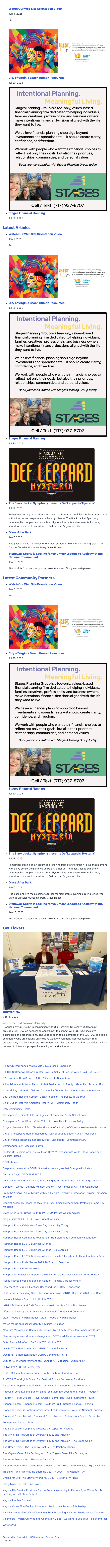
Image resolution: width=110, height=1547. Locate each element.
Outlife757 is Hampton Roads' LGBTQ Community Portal (35, 1348)
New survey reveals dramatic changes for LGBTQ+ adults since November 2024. (49, 1336)
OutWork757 (78, 1360)
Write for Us (9, 1524)
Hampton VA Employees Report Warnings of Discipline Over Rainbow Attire (46, 1274)
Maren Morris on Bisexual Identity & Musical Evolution (33, 1323)
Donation (8, 1186)
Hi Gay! (95, 1274)
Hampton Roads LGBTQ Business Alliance (27, 1243)
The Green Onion (82, 1440)
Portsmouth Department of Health (22, 1385)
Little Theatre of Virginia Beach (21, 1317)
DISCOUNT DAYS (31, 1174)
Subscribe (94, 1416)
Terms (31, 1422)
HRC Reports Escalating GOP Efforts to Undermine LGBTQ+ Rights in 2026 (46, 1293)
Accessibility (96, 1084)
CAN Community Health (64, 1102)
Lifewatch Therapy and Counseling (23, 1311)
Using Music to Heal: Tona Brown (22, 1484)
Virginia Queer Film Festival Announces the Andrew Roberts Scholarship (44, 1506)
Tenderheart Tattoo (14, 1422)
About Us (80, 1084)
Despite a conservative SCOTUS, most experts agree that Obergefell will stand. (48, 1168)
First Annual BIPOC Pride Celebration (77, 1186)
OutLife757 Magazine (56, 1360)
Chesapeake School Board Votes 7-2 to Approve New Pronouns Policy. (43, 1121)
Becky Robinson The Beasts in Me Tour (62, 1096)
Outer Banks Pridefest (15, 1342)
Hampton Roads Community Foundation (26, 1237)
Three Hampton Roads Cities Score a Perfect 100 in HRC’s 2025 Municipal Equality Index (54, 1465)
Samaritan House (62, 1397)
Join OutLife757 (42, 1299)
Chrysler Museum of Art (16, 1127)
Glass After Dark (12, 1213)
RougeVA (93, 1391)
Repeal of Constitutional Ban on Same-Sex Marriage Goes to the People (44, 1391)
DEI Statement (11, 1162)
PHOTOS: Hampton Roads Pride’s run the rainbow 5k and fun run (40, 1373)
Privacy (48, 1385)
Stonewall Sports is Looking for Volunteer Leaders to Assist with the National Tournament (54, 1410)
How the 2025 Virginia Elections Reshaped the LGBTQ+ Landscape (41, 1287)
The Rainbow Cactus (37, 1447)
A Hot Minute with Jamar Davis (21, 1084)
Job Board (97, 1293)
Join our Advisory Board (16, 1299)
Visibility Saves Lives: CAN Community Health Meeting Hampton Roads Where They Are (53, 1512)
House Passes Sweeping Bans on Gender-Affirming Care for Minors (42, 1280)
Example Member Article (39, 1186)
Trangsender (72, 1471)
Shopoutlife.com (12, 1404)
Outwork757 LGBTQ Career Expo (22, 1367)
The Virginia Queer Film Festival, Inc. (24, 1453)
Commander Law (76, 1139)
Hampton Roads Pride (92, 1256)
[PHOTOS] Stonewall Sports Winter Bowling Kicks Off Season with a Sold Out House (51, 1072)
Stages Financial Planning (78, 1404)
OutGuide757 (38, 1342)
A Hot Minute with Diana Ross (53, 1078)
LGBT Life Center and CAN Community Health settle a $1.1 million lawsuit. (45, 1305)
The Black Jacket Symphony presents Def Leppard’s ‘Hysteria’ (38, 1428)
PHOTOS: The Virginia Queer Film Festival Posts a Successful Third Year (44, 1379)
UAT (84, 1471)
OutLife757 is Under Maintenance (22, 1360)
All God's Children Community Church (41, 1090)
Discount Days (11, 1174)
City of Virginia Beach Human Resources (72, 1133)
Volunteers (9, 1518)
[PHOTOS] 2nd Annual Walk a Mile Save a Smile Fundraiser (37, 1065)
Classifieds (58, 1139)
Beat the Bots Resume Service (82, 1090)
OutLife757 (54, 1342)
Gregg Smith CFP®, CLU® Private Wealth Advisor (52, 1213)
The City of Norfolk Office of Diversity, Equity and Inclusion (36, 1434)
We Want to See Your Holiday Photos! (85, 1518)
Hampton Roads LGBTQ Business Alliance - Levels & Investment (40, 1256)
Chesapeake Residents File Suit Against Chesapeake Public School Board (45, 1115)
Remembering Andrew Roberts (73, 1385)
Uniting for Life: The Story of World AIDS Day (28, 1477)
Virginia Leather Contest (17, 1500)
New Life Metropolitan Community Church (27, 1330)
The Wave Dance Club (15, 1459)
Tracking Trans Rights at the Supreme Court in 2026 (33, 1471)
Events (19, 1186)
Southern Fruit (53, 1404)
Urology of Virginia (67, 1477)
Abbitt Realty (48, 1084)
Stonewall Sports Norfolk (17, 1416)
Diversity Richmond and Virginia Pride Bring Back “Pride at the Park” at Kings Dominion (52, 1180)
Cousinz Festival (34, 1145)
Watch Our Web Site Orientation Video (39, 1518)
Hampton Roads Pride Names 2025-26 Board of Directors (36, 1262)
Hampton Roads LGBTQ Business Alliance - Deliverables (35, 1249)
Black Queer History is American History (26, 1102)
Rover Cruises (24, 1397)
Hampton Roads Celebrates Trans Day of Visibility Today (35, 1225)
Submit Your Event (75, 1416)
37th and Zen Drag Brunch (18, 1078)
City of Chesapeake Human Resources (84, 1127)
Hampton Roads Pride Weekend (21, 1268)
